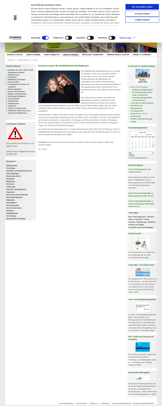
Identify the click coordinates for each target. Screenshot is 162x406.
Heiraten (150, 217)
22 (149, 145)
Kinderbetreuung (13, 75)
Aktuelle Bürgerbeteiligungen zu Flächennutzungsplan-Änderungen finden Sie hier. (141, 204)
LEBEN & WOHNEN (33, 55)
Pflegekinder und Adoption (17, 80)
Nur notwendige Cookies (142, 7)
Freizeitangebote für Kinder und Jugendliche (18, 86)
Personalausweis (12, 205)
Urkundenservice (138, 100)
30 (153, 147)
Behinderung (141, 222)
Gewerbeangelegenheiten (142, 98)
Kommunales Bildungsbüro (17, 96)
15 (149, 143)
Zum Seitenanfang (66, 403)
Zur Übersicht (11, 154)
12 (139, 143)
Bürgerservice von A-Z (138, 114)
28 (146, 147)
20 (142, 145)
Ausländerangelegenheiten (142, 90)
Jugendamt (10, 192)
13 (142, 143)
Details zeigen (125, 38)
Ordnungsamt (11, 203)
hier (15, 146)
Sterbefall (138, 219)
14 (146, 143)
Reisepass (10, 211)
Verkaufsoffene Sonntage (15, 219)
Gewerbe (131, 222)
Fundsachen (10, 187)
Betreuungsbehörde (14, 89)
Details (35, 60)
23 (153, 145)
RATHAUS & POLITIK (14, 55)
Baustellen (10, 179)
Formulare (10, 184)
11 (136, 143)
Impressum (105, 403)
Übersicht (94, 403)
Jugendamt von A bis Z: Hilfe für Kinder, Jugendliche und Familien (21, 71)
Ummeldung (11, 216)
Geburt (131, 219)
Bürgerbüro (10, 181)
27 (142, 147)
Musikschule (12, 106)
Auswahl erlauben (142, 14)
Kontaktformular (136, 106)
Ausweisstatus (135, 116)
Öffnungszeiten (136, 108)
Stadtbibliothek (13, 101)
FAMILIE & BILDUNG (70, 55)
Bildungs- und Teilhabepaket (17, 94)
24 (132, 147)
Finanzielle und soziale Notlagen (140, 227)
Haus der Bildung (13, 99)
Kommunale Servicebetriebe (17, 195)
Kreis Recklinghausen (14, 197)
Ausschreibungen (12, 174)
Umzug (146, 219)
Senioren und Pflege (136, 225)
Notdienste (10, 200)
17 (132, 145)
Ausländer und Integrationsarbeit (19, 171)
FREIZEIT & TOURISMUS (142, 55)
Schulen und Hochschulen (16, 92)
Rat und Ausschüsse (13, 208)
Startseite (10, 60)
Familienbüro (12, 77)
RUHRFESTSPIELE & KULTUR (118, 55)
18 (136, 145)
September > (149, 134)
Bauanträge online (13, 176)
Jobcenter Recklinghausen (16, 189)
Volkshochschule (13, 104)
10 (132, 143)
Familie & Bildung (23, 60)
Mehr (136, 292)
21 (146, 145)
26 (139, 147)
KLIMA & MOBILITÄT (51, 55)
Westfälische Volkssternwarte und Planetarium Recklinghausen (19, 112)
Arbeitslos (151, 222)
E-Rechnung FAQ (136, 111)
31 (132, 149)
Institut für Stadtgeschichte (17, 108)
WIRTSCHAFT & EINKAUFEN (92, 55)
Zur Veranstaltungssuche (137, 158)
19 (139, 145)
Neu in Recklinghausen (137, 217)
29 (149, 147)
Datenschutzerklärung (121, 403)
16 (153, 143)
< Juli (135, 134)
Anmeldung (10, 168)
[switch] (68, 38)
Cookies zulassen (142, 20)
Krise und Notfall (13, 82)
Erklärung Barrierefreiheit (144, 403)
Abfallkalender (12, 166)
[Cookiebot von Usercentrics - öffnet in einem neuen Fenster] (15, 38)
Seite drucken (81, 403)
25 (136, 147)
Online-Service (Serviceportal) (141, 103)
